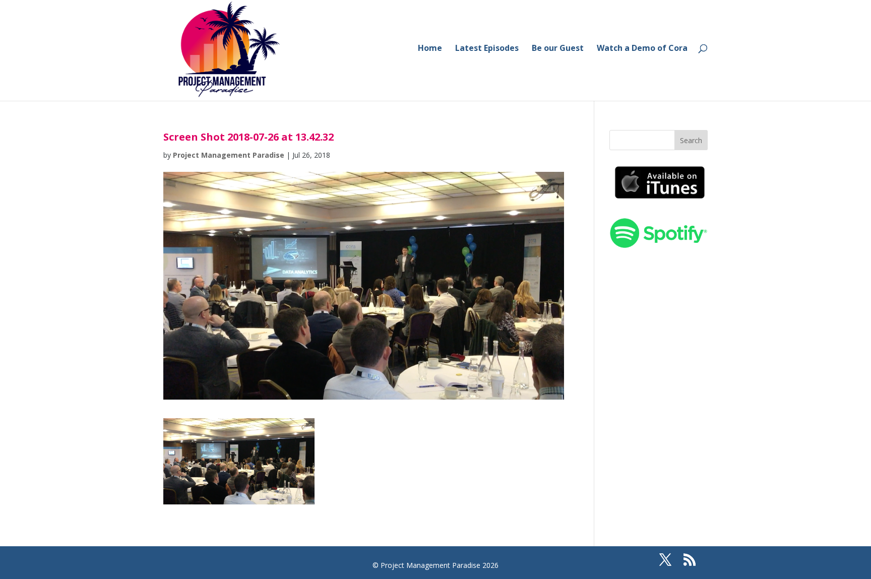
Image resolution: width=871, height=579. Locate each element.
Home (430, 48)
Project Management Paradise (228, 155)
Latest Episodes (487, 48)
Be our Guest (558, 48)
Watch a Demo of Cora (642, 48)
